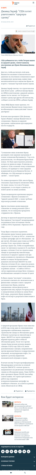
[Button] (30, 26)
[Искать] (25, 472)
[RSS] (28, 451)
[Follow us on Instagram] (7, 451)
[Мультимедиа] (11, 472)
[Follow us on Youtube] (3, 451)
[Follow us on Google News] (24, 451)
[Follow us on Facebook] (11, 451)
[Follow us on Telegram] (15, 451)
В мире (4, 8)
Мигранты (17, 402)
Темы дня (17, 430)
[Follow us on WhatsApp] (20, 451)
